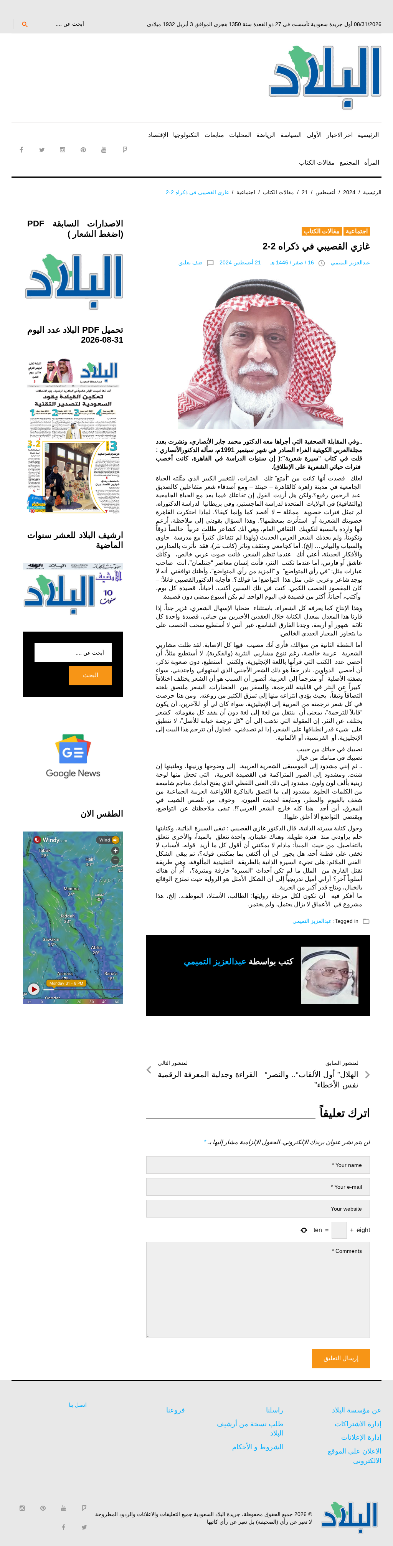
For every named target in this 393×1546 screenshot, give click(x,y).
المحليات (240, 135)
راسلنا (274, 1410)
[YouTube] (104, 149)
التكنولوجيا (186, 135)
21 (305, 192)
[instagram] (62, 149)
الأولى (314, 135)
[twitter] (41, 149)
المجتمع (349, 162)
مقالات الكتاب (317, 162)
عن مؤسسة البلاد (356, 1410)
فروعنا (175, 1410)
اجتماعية (245, 192)
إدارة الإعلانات (361, 1437)
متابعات (214, 135)
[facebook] (21, 149)
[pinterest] (83, 149)
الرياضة (266, 135)
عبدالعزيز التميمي (350, 262)
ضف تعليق (190, 262)
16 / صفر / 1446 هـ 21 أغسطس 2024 (267, 262)
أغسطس (325, 192)
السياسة (291, 135)
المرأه (371, 162)
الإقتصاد (158, 135)
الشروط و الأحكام (257, 1447)
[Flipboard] (124, 149)
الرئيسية (368, 135)
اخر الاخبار (340, 135)
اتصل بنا (78, 1405)
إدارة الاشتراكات (358, 1424)
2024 (349, 192)
